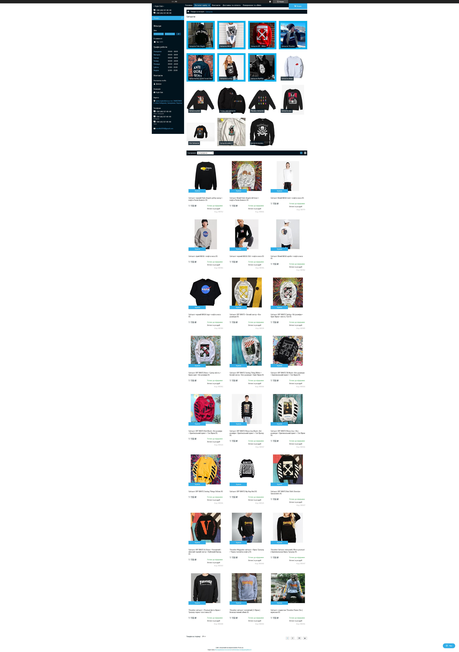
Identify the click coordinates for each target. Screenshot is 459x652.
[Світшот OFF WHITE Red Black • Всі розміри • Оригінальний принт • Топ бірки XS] (206, 409)
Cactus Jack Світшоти (227, 111)
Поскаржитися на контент (223, 650)
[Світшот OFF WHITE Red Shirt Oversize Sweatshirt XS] (288, 469)
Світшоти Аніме (287, 79)
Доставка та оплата (231, 5)
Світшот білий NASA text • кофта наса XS (287, 198)
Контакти (216, 5)
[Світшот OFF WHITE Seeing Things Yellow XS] (206, 469)
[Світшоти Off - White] (262, 35)
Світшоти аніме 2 (226, 143)
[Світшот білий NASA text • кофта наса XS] (288, 176)
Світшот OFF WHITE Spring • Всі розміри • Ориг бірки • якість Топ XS (287, 315)
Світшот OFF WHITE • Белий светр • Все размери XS (245, 315)
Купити (197, 191)
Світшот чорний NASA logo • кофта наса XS (205, 315)
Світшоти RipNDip (257, 79)
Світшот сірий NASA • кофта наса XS (203, 256)
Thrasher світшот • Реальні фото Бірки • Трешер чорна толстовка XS (205, 611)
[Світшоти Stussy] (231, 67)
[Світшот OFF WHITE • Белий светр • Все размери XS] (247, 292)
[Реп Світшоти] (200, 132)
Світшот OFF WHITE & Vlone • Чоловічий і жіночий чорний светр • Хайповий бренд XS (205, 552)
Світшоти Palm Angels (197, 46)
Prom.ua (240, 647)
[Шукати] (182, 18)
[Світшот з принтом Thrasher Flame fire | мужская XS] (288, 588)
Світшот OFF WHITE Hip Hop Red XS (243, 491)
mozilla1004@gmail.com (164, 129)
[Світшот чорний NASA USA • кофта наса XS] (247, 234)
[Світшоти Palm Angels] (200, 35)
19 (299, 638)
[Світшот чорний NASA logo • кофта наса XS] (206, 292)
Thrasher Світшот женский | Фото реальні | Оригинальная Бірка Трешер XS (287, 551)
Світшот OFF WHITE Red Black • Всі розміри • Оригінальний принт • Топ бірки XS (205, 432)
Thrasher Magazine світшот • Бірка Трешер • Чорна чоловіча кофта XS (247, 551)
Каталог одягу (201, 5)
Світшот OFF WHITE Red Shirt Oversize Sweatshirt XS (285, 492)
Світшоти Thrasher (288, 46)
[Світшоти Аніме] (293, 67)
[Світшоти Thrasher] (293, 35)
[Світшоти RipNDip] (262, 67)
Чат (450, 646)
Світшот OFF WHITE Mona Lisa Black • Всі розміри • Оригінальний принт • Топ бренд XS (247, 433)
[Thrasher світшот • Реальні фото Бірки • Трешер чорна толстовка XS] (206, 588)
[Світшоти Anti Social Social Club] (200, 67)
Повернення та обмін (252, 5)
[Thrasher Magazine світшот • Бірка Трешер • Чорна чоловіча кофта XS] (247, 528)
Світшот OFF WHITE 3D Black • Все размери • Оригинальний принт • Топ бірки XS (287, 374)
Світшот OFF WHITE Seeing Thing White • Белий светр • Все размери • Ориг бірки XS (247, 374)
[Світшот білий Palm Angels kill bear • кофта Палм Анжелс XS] (247, 176)
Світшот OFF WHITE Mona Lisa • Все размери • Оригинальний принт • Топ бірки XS (288, 433)
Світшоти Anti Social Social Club (200, 79)
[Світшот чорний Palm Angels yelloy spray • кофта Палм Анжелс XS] (206, 176)
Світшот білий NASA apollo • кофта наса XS (287, 257)
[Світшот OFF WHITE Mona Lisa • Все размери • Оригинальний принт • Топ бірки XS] (288, 409)
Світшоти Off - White (258, 46)
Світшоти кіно (287, 111)
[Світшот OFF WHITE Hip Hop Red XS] (247, 469)
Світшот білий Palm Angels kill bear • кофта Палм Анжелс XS (244, 199)
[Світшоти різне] (200, 100)
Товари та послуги (197, 12)
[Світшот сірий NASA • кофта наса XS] (206, 234)
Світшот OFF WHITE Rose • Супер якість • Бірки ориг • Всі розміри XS (205, 374)
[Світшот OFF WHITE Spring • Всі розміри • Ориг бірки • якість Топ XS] (288, 292)
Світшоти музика (257, 143)
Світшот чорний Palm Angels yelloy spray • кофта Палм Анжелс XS (205, 199)
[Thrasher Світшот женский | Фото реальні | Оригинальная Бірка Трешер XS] (288, 528)
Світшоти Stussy (226, 79)
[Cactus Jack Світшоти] (231, 100)
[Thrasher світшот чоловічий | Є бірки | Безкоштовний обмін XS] (247, 588)
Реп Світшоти (194, 143)
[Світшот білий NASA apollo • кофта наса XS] (288, 234)
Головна (188, 5)
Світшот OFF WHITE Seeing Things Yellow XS (206, 491)
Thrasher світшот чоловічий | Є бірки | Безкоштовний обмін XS (245, 611)
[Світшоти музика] (262, 132)
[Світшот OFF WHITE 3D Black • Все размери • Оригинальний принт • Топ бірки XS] (288, 351)
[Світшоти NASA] (231, 35)
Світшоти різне (194, 111)
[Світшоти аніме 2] (231, 132)
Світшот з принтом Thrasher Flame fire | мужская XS (287, 611)
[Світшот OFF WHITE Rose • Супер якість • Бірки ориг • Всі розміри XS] (206, 351)
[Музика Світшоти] (262, 100)
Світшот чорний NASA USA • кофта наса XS (247, 256)
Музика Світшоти (257, 111)
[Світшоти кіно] (293, 100)
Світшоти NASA (225, 46)
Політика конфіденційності (242, 650)
